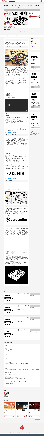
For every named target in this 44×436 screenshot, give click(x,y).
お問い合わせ (35, 432)
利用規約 (8, 432)
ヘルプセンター (31, 432)
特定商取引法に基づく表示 (13, 432)
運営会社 (17, 432)
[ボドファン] (4, 0)
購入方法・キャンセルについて (33, 132)
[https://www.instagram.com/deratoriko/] (32, 46)
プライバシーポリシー (21, 432)
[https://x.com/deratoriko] (31, 46)
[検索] (14, 1)
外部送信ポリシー (27, 432)
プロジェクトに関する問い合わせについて (34, 133)
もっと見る (38, 419)
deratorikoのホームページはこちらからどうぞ (10, 97)
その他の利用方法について (33, 134)
